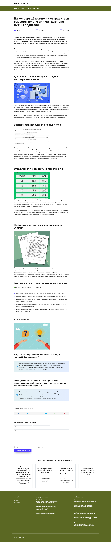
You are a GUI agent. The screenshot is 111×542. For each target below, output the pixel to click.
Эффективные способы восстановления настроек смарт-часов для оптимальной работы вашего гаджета (46, 508)
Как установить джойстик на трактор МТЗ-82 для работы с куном (88, 471)
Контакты (16, 500)
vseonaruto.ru (22, 3)
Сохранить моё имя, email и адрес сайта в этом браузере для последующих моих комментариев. (38, 447)
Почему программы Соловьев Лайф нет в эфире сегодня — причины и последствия (46, 514)
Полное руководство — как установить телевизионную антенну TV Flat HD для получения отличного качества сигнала (84, 524)
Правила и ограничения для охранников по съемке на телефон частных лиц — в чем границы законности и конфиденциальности (23, 472)
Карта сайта (17, 502)
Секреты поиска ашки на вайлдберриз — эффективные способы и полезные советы (85, 500)
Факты (24, 8)
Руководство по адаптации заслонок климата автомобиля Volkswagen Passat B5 (85, 518)
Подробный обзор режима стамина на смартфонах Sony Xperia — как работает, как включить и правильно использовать (47, 501)
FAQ (38, 8)
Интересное (31, 8)
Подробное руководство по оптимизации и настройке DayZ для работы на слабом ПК (85, 512)
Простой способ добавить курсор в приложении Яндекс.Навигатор (66, 471)
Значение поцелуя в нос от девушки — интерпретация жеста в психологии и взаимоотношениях (83, 507)
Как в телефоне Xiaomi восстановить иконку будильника (44, 470)
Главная (16, 8)
